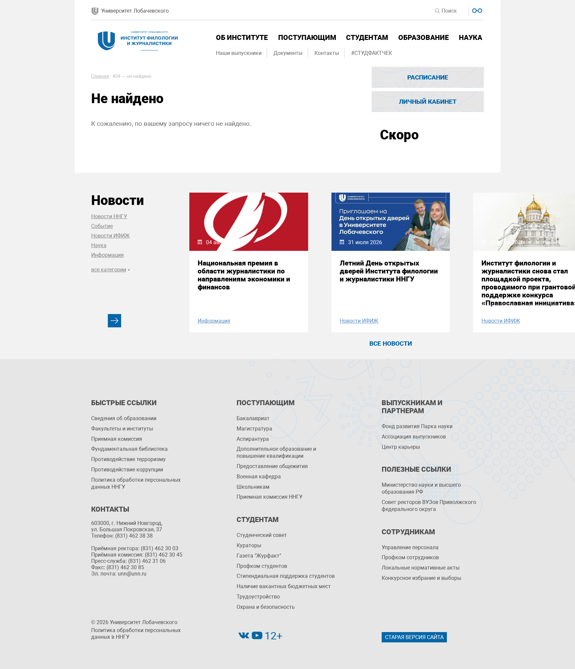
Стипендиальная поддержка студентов (286, 576)
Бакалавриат (253, 418)
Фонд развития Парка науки (417, 426)
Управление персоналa (410, 547)
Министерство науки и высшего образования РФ (421, 488)
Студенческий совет (262, 535)
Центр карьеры (401, 447)
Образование (423, 38)
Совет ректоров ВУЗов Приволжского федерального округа (429, 505)
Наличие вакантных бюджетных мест (284, 586)
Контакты (326, 53)
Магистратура (254, 428)
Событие (102, 226)
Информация (107, 255)
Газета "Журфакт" (259, 556)
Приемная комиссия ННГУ (269, 497)
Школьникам (253, 487)
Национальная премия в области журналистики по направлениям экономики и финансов (244, 275)
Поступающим (307, 38)
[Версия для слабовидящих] (476, 10)
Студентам (367, 38)
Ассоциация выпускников (414, 436)
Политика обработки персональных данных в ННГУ (136, 633)
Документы (288, 53)
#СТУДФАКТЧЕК (371, 53)
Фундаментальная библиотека (129, 449)
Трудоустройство (258, 596)
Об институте (242, 38)
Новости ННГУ (109, 216)
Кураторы (249, 545)
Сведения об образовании (123, 418)
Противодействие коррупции (127, 469)
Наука (470, 38)
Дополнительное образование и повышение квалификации (276, 452)
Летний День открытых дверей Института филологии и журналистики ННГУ (389, 271)
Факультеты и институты (122, 428)
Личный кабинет (428, 101)
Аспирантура (253, 439)
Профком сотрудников (410, 557)
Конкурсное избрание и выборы (421, 578)
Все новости (390, 343)
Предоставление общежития (272, 466)
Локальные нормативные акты (421, 568)
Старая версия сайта (414, 637)
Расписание (427, 77)
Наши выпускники (239, 53)
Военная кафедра (259, 476)
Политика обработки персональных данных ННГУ (136, 483)
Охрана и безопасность (266, 607)
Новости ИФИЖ (110, 236)
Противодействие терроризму (128, 459)
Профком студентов (262, 566)
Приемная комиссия (116, 439)
